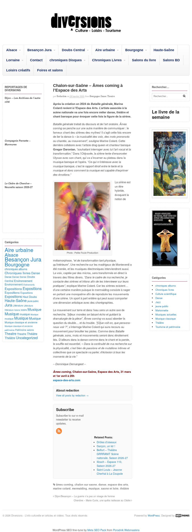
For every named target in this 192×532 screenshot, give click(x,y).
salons (30, 329)
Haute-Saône (164, 50)
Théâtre (159, 322)
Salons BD (171, 60)
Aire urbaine (105, 50)
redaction (61, 96)
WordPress (154, 515)
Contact (36, 60)
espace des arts (118, 484)
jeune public (161, 306)
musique (94, 488)
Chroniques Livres (107, 60)
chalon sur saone (86, 484)
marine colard (61, 488)
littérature (9, 309)
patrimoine (9, 329)
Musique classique (165, 318)
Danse (103, 96)
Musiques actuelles (165, 314)
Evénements (28, 284)
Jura (8, 305)
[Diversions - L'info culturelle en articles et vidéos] (96, 35)
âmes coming (64, 484)
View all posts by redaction (72, 395)
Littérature (18, 305)
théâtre (124, 488)
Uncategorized (27, 337)
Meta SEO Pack (96, 530)
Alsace (11, 50)
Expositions (13, 288)
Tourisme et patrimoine (167, 327)
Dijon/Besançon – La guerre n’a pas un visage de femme (84, 496)
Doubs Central (73, 50)
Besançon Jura (39, 50)
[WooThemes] (182, 515)
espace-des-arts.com (66, 380)
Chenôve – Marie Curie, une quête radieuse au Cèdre (102, 500)
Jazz (158, 302)
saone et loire (109, 488)
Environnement (23, 281)
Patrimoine (20, 329)
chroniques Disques (66, 60)
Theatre (111, 96)
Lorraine (13, 60)
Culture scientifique (165, 294)
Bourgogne (134, 50)
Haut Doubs (30, 297)
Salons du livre (144, 60)
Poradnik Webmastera (126, 530)
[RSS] (59, 431)
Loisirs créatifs (18, 70)
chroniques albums (165, 285)
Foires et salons (50, 70)
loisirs (17, 309)
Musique (34, 309)
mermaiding (79, 488)
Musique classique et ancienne (21, 322)
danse (102, 484)
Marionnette (161, 310)
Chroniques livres (164, 289)
